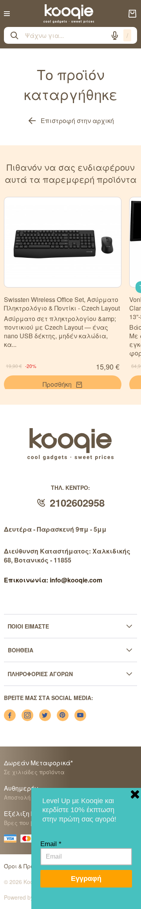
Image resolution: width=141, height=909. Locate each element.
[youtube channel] (80, 715)
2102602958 (77, 502)
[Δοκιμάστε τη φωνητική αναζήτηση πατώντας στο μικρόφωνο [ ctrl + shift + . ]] (114, 35)
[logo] (68, 13)
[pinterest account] (63, 715)
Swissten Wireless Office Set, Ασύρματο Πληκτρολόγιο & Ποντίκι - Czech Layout (62, 304)
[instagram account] (27, 715)
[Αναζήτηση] (14, 35)
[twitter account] (45, 715)
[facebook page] (10, 715)
